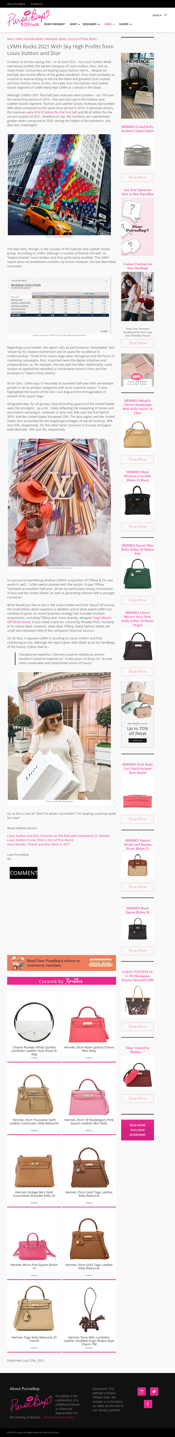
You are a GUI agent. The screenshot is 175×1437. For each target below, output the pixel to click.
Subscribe (146, 1431)
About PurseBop (16, 3)
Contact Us (37, 3)
